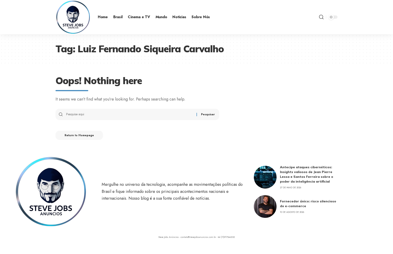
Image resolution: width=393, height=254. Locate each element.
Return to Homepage (79, 135)
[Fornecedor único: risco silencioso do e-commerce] (265, 206)
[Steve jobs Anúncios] (73, 17)
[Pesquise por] (129, 114)
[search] (321, 17)
